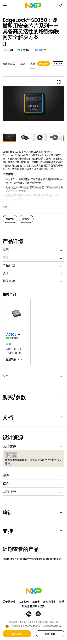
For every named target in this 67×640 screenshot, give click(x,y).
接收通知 (38, 50)
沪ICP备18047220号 (52, 626)
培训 (22, 63)
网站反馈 (54, 622)
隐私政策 (13, 622)
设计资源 (7, 63)
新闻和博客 (49, 601)
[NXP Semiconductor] (33, 5)
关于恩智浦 (9, 601)
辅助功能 (44, 622)
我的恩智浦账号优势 (33, 606)
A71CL (11, 334)
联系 (61, 601)
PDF (20, 359)
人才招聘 (24, 601)
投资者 (36, 601)
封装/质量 (58, 63)
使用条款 (23, 622)
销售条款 (33, 622)
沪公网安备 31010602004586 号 (25, 626)
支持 (32, 63)
